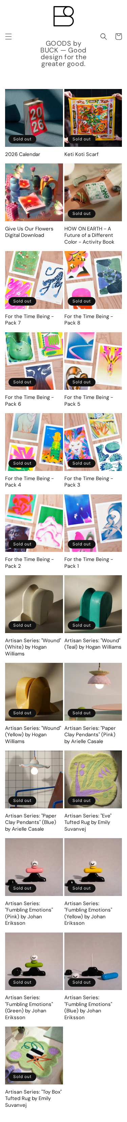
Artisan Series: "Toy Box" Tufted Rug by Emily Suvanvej (33, 1098)
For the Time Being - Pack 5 (88, 400)
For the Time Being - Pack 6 (29, 400)
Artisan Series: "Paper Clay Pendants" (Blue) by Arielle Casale (31, 822)
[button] (8, 36)
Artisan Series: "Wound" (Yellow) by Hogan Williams (33, 735)
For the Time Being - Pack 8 (88, 320)
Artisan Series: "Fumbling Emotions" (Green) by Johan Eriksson (29, 1007)
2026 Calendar (22, 154)
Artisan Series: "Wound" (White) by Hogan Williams (33, 647)
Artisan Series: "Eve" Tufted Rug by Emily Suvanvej (87, 822)
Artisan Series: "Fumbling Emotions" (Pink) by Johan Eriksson (29, 913)
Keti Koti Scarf (81, 154)
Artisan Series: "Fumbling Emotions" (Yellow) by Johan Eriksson (88, 913)
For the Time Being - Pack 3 (88, 482)
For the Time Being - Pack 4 (29, 482)
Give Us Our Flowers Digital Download (29, 232)
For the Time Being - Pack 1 (88, 562)
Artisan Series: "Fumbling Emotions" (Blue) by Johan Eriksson (88, 1007)
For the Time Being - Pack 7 (29, 320)
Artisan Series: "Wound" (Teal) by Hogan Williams (93, 644)
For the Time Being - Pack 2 (29, 562)
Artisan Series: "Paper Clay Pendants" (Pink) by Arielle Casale (90, 735)
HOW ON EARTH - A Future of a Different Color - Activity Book (89, 235)
